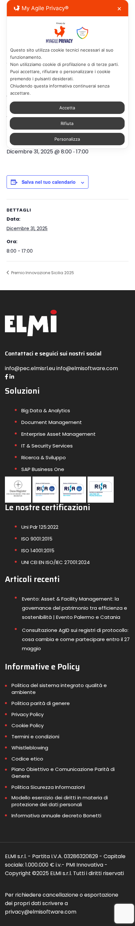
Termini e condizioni (35, 736)
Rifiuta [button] (67, 123)
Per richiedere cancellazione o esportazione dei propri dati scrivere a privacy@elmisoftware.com (61, 903)
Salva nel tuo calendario (49, 182)
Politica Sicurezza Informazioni (48, 787)
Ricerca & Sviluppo (43, 457)
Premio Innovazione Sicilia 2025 (42, 272)
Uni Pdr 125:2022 (39, 527)
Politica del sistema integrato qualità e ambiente (59, 689)
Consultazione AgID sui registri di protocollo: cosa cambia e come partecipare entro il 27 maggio (76, 639)
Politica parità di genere (40, 703)
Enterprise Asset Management (58, 434)
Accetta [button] (67, 107)
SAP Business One (42, 469)
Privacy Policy (27, 714)
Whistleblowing (29, 747)
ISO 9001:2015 (36, 538)
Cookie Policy (27, 725)
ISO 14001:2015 (37, 550)
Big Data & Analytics (45, 410)
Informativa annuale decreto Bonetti (56, 815)
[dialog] (67, 74)
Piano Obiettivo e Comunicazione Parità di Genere (63, 772)
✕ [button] (119, 9)
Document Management (51, 422)
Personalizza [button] (67, 139)
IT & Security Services (47, 445)
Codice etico (27, 758)
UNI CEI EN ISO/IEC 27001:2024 (55, 562)
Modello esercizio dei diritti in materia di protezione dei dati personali (59, 801)
